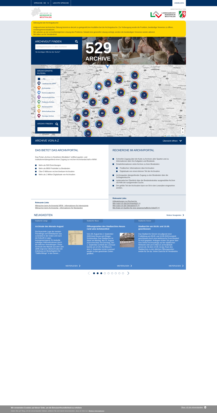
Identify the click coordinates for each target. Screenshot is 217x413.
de (45, 3)
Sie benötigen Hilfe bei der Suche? (47, 52)
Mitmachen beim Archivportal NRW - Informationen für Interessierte (61, 206)
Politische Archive (48, 102)
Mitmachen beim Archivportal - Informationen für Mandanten (59, 208)
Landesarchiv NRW (49, 83)
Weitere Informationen (96, 411)
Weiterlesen (72, 266)
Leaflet (168, 136)
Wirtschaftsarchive (48, 111)
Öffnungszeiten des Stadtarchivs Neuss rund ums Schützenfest (106, 227)
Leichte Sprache (61, 3)
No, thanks (205, 407)
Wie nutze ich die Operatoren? (125, 206)
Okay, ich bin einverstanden (192, 407)
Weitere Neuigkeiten (173, 215)
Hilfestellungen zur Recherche (125, 201)
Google (181, 136)
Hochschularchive (48, 97)
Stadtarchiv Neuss (93, 221)
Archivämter (46, 88)
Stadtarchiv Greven (144, 221)
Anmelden (179, 3)
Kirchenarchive (47, 107)
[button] (99, 87)
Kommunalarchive (48, 93)
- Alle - (44, 79)
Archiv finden (45, 124)
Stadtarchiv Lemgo (41, 221)
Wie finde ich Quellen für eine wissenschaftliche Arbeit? (135, 208)
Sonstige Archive (48, 116)
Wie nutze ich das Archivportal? (125, 203)
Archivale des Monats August (49, 226)
